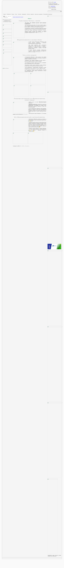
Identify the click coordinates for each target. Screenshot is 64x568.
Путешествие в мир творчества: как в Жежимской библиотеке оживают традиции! (29, 99)
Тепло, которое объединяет (29, 55)
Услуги (16, 14)
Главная (4, 14)
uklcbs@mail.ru (53, 6)
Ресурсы (13, 14)
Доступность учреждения (39, 14)
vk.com (55, 2)
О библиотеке (9, 14)
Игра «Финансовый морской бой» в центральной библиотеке (29, 117)
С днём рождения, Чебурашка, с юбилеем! (29, 20)
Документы (32, 14)
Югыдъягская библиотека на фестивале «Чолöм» (29, 39)
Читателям (19, 14)
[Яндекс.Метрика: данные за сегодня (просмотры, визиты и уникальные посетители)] (6, 68)
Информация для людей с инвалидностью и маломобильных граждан (7, 20)
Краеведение (24, 14)
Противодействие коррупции (47, 14)
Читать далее (40, 32)
